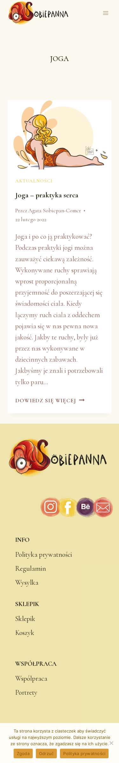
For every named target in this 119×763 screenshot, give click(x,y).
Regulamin (30, 568)
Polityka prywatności (43, 554)
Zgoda (23, 753)
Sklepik (25, 619)
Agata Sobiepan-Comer (54, 210)
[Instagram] (51, 507)
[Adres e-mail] (102, 507)
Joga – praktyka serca (46, 195)
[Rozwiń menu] (105, 13)
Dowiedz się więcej (49, 400)
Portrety (26, 692)
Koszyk (24, 633)
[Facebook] (68, 507)
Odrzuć (46, 753)
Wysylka (26, 582)
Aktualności (33, 181)
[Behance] (85, 507)
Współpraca (31, 678)
